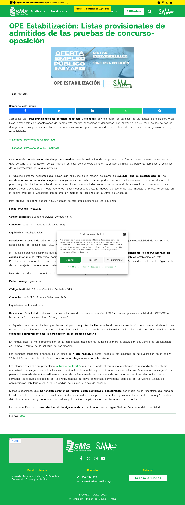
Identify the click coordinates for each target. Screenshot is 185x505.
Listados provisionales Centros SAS (34, 139)
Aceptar (70, 260)
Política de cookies (78, 267)
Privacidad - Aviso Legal (92, 494)
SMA (22, 415)
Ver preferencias (115, 260)
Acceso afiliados (148, 478)
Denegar (92, 260)
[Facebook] (159, 2)
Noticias (107, 11)
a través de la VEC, (68, 366)
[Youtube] (171, 2)
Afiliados (134, 11)
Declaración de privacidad (102, 267)
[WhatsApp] (126, 111)
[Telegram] (159, 111)
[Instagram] (163, 2)
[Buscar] (151, 11)
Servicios (57, 11)
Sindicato (38, 11)
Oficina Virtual (84, 11)
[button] (124, 234)
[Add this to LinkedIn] (92, 111)
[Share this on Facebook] (25, 111)
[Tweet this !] (59, 111)
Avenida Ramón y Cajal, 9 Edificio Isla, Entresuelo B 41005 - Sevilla (36, 478)
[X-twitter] (167, 2)
